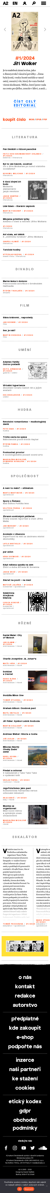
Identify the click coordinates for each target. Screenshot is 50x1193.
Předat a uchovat (12, 770)
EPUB (38, 119)
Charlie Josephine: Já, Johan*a (19, 659)
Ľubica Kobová (11, 603)
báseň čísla (8, 256)
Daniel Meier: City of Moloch (12, 636)
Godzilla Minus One (13, 695)
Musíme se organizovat (9, 807)
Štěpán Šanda (10, 444)
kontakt (25, 987)
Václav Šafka (10, 780)
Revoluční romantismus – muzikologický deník (24, 423)
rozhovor (7, 782)
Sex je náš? (9, 330)
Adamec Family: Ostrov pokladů (11, 363)
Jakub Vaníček (11, 196)
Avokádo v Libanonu (14, 534)
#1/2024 (25, 58)
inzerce (25, 1060)
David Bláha (9, 679)
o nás (25, 977)
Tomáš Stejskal (12, 700)
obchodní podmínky (25, 1124)
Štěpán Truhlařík (12, 291)
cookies (25, 1088)
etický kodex (25, 1101)
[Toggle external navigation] (43, 3)
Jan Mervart (10, 526)
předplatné (25, 1019)
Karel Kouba (10, 757)
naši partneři (25, 1069)
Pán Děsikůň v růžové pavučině (19, 149)
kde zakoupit (25, 1028)
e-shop (25, 1037)
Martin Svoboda (12, 335)
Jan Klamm (8, 642)
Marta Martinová (12, 493)
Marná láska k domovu (15, 281)
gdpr (25, 1111)
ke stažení (25, 1079)
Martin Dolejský (12, 726)
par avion (8, 552)
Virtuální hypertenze (14, 385)
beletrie (7, 158)
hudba (6, 431)
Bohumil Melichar (13, 174)
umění (14, 373)
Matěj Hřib (9, 663)
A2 (5, 3)
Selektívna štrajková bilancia (8, 595)
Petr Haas (8, 429)
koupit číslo (14, 119)
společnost (8, 495)
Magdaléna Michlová (14, 460)
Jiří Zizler (9, 739)
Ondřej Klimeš (11, 242)
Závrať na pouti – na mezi (17, 580)
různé (19, 646)
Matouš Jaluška (12, 585)
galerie (6, 373)
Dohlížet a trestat (8, 673)
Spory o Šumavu (11, 501)
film (5, 324)
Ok (19, 1189)
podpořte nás (25, 1046)
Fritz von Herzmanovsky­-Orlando (22, 154)
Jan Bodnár (9, 322)
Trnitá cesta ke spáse (15, 437)
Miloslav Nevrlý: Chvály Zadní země (11, 749)
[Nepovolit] (46, 1186)
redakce (25, 996)
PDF (45, 119)
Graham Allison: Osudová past (19, 708)
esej (5, 800)
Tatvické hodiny (11, 250)
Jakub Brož (9, 572)
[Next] (43, 29)
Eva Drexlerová (11, 395)
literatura (17, 158)
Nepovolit (29, 1189)
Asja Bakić (9, 798)
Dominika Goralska (13, 461)
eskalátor (7, 926)
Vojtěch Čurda (11, 508)
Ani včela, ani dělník (13, 234)
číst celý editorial (25, 103)
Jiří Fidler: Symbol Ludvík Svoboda (21, 721)
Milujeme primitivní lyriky (16, 219)
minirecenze (9, 646)
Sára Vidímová (11, 557)
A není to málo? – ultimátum (18, 488)
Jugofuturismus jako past (17, 788)
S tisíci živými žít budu (12, 183)
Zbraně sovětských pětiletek (19, 516)
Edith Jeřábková (12, 369)
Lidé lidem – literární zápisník (19, 206)
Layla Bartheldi (12, 544)
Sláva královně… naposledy (18, 317)
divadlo (6, 293)
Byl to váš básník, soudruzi (17, 164)
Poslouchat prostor (13, 452)
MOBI (31, 119)
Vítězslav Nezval (12, 254)
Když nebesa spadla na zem (18, 565)
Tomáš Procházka (13, 924)
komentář (7, 587)
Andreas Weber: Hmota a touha (20, 734)
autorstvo (25, 1005)
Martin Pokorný (12, 211)
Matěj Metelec (11, 713)
